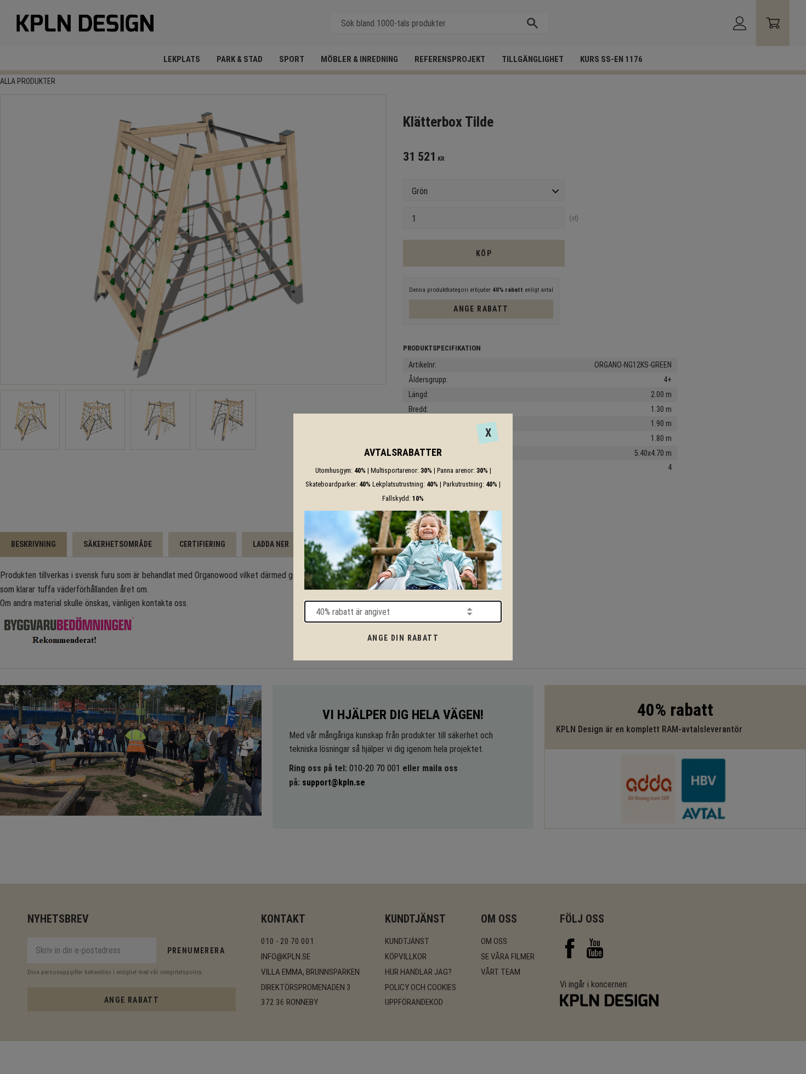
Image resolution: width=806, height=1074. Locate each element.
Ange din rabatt (403, 638)
